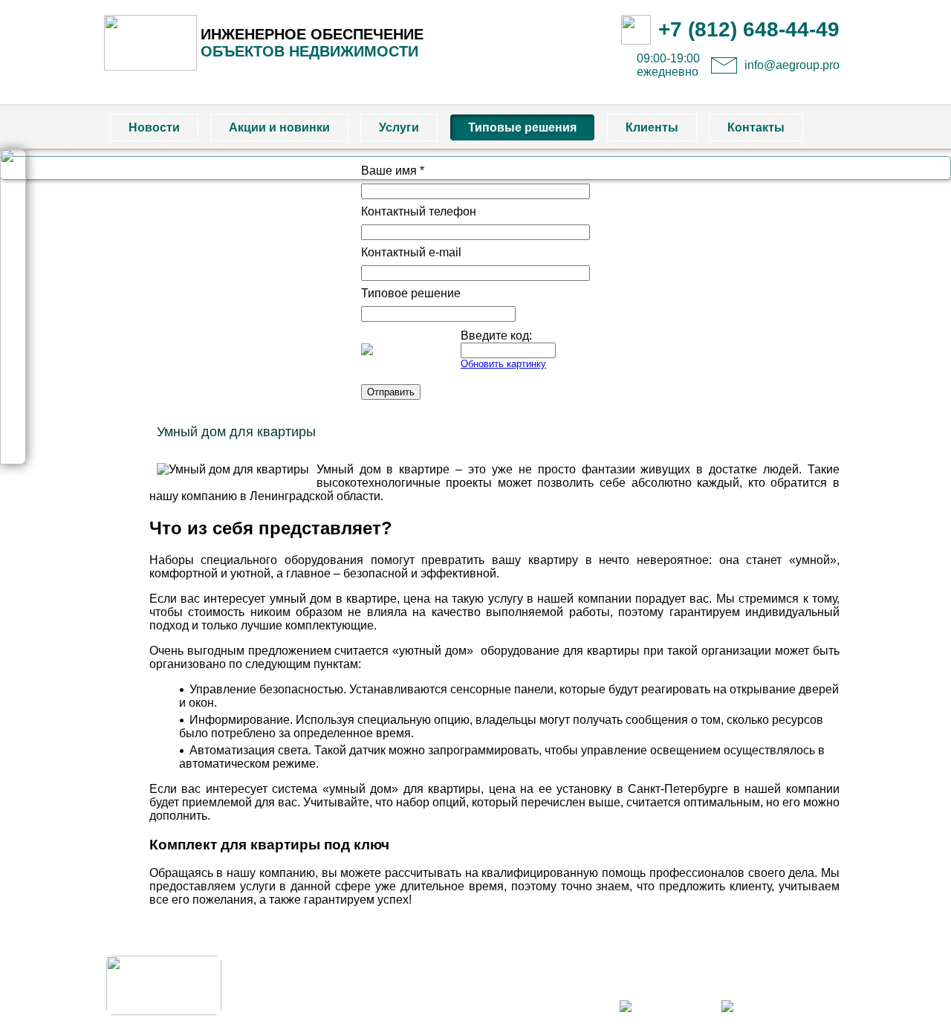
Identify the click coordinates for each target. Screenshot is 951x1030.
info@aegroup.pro (792, 65)
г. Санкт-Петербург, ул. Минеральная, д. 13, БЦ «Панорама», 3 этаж (704, 961)
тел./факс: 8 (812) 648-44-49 (788, 976)
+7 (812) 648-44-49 (749, 29)
